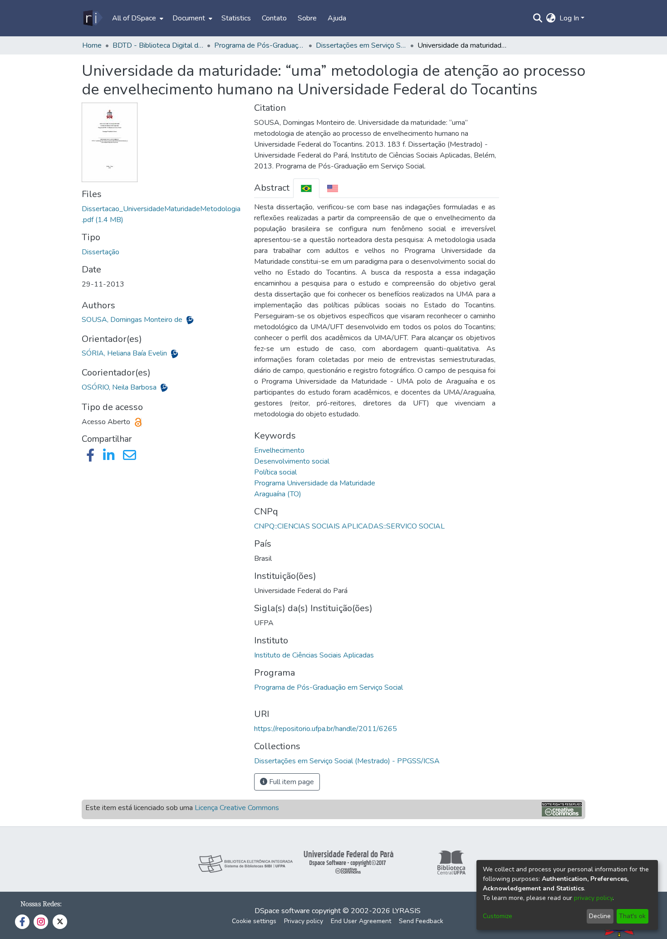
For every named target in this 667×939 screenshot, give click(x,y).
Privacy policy (303, 921)
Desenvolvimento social (291, 461)
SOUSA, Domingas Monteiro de (133, 320)
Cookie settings (254, 921)
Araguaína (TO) (277, 494)
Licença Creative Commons (237, 808)
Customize (497, 916)
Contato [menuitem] (274, 18)
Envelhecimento (279, 450)
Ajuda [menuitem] (337, 18)
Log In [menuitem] (569, 18)
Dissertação (100, 252)
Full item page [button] (290, 782)
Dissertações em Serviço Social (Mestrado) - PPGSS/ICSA (361, 45)
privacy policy (593, 898)
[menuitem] (136, 18)
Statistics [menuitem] (236, 18)
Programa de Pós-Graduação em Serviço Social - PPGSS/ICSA (259, 45)
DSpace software (282, 911)
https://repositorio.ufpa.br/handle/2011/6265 (325, 729)
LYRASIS (406, 911)
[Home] (92, 18)
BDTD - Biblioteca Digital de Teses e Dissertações (158, 45)
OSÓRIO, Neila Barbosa (120, 387)
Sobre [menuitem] (307, 18)
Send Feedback (421, 921)
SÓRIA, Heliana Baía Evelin (125, 353)
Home (92, 45)
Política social (275, 472)
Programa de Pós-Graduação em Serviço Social (328, 687)
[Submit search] (538, 18)
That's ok (632, 916)
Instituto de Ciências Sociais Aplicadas (314, 655)
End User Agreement (361, 921)
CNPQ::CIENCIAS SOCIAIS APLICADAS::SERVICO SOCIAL (349, 526)
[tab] (306, 188)
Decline (600, 916)
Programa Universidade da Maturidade (314, 483)
